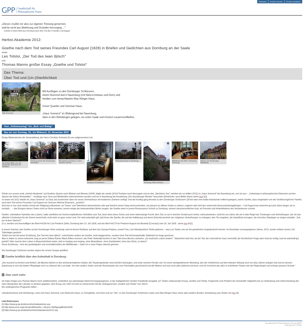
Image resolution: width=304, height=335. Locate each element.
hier (185, 223)
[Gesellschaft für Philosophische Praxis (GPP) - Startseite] (22, 13)
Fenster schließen (293, 2)
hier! (201, 196)
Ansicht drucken (276, 2)
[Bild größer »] (21, 110)
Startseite (263, 2)
